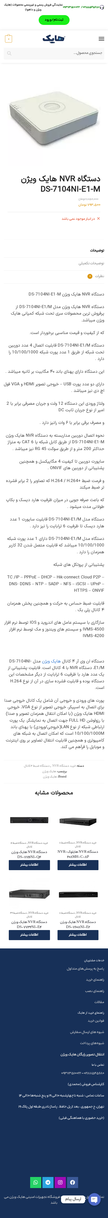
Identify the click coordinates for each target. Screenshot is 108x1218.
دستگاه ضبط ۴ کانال (37, 766)
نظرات (96, 277)
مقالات (99, 1002)
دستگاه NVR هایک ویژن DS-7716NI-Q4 (29, 855)
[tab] (54, 251)
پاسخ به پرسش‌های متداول (85, 969)
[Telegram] (47, 1182)
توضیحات (97, 251)
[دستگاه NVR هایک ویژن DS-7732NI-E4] (29, 893)
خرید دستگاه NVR (64, 766)
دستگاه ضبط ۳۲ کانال (21, 915)
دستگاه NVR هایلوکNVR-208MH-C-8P (78, 855)
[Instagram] (60, 1182)
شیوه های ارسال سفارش (87, 1032)
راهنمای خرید (95, 980)
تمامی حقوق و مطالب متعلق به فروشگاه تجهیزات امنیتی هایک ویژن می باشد (54, 1200)
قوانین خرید (96, 1021)
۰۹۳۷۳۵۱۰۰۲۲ (71, 7)
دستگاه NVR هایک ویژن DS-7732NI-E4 (29, 925)
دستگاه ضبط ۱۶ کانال (21, 845)
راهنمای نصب (94, 991)
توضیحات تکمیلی (91, 264)
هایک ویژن (51, 661)
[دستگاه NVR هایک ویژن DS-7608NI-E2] (78, 893)
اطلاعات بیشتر (78, 865)
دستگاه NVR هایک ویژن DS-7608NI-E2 (78, 925)
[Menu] (96, 39)
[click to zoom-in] (54, 119)
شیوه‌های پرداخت (92, 1043)
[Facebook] (72, 1182)
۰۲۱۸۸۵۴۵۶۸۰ (91, 7)
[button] (54, 20)
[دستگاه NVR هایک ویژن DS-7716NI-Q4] (29, 821)
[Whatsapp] (35, 1182)
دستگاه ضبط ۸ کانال (70, 845)
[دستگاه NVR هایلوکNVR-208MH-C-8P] (78, 821)
